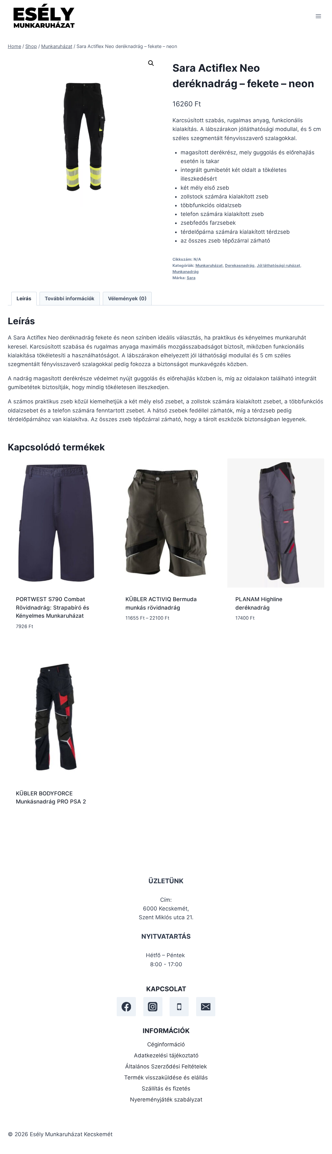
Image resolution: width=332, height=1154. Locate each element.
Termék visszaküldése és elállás (166, 1077)
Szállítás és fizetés (166, 1088)
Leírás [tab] (24, 298)
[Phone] (179, 1006)
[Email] (205, 1006)
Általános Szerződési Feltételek (166, 1066)
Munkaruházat (209, 265)
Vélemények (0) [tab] (127, 298)
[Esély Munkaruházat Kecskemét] (43, 16)
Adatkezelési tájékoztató (166, 1055)
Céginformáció (166, 1044)
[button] (151, 63)
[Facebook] (126, 1006)
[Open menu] (318, 16)
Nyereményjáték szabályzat (166, 1099)
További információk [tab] (69, 298)
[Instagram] (152, 1006)
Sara (191, 277)
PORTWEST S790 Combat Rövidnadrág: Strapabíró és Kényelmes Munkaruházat (52, 607)
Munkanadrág (185, 271)
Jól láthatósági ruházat (278, 265)
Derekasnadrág (240, 265)
